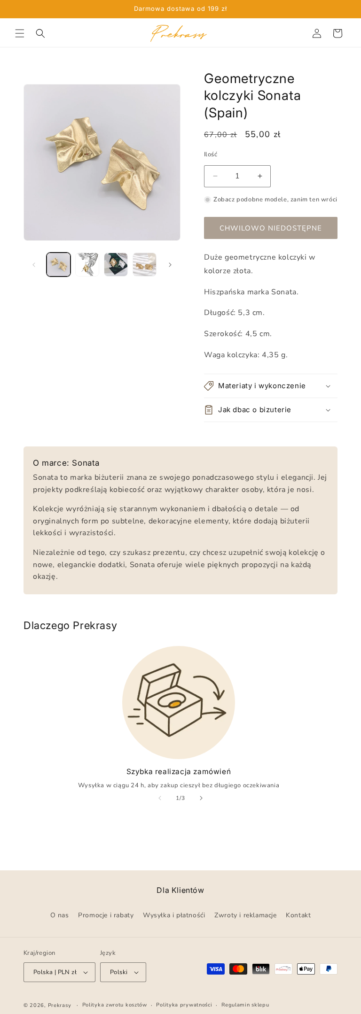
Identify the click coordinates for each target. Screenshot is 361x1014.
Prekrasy (59, 1005)
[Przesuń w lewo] (34, 264)
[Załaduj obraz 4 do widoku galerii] (145, 265)
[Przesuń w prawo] (170, 264)
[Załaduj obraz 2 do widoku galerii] (87, 265)
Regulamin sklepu (245, 1005)
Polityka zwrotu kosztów (114, 1005)
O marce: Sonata (66, 463)
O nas (59, 915)
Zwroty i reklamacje (245, 915)
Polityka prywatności (184, 1005)
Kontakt (298, 915)
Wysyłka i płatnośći (174, 915)
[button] (19, 33)
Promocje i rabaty (105, 915)
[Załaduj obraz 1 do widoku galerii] (59, 265)
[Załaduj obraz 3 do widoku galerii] (116, 265)
